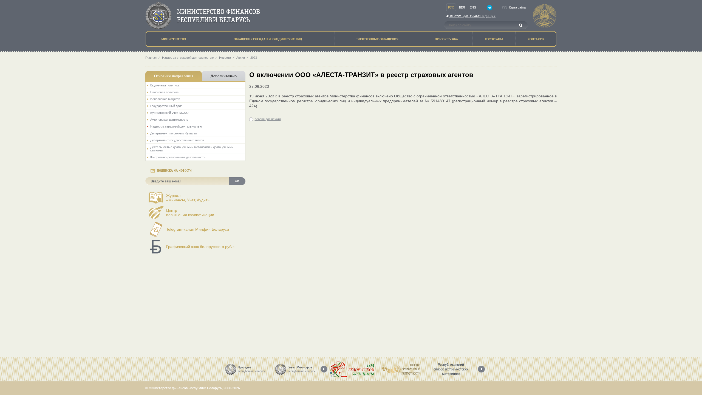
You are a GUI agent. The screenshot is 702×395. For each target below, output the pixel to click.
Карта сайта (517, 7)
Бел (462, 7)
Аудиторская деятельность (169, 119)
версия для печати (268, 119)
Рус (451, 7)
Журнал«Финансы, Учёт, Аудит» (188, 197)
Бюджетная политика (164, 85)
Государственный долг (166, 106)
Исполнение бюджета (165, 99)
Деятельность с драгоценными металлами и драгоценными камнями (191, 148)
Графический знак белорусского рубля (201, 246)
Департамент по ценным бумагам (173, 133)
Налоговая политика (164, 92)
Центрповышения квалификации (190, 212)
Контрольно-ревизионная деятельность (177, 157)
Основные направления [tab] (173, 75)
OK (237, 181)
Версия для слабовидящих (472, 16)
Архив (240, 57)
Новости (225, 57)
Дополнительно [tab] (224, 75)
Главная (151, 57)
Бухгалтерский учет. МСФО (169, 112)
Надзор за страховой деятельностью (188, 57)
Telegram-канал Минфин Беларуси (197, 229)
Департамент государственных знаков (177, 140)
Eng (473, 7)
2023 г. (254, 57)
